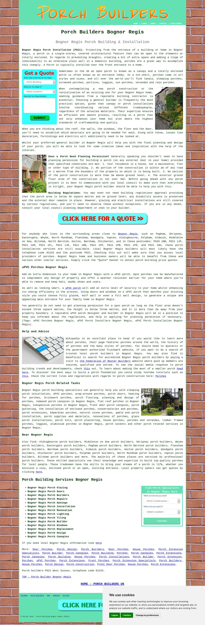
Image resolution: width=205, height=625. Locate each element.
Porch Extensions (168, 553)
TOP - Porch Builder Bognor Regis (46, 577)
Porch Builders (92, 549)
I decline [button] (127, 615)
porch (107, 160)
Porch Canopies (77, 553)
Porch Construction (80, 564)
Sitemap (24, 596)
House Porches (143, 549)
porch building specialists (62, 390)
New (48, 596)
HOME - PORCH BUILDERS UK (102, 584)
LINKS (144, 23)
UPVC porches (62, 394)
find (33, 441)
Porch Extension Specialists (134, 560)
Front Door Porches (111, 564)
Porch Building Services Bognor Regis (62, 480)
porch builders (33, 460)
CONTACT (163, 23)
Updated (56, 596)
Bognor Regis (128, 233)
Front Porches (98, 560)
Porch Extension (169, 556)
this (87, 368)
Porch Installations (114, 556)
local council (127, 182)
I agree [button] (114, 615)
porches (48, 256)
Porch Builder (52, 553)
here (39, 472)
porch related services (161, 424)
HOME (135, 23)
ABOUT (153, 23)
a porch (139, 115)
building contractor (132, 96)
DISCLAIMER (176, 23)
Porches (160, 376)
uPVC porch (73, 288)
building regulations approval (144, 193)
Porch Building (103, 553)
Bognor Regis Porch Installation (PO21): (53, 50)
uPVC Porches (46, 560)
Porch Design (67, 549)
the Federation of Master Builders (105, 361)
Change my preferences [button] (147, 615)
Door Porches (42, 549)
